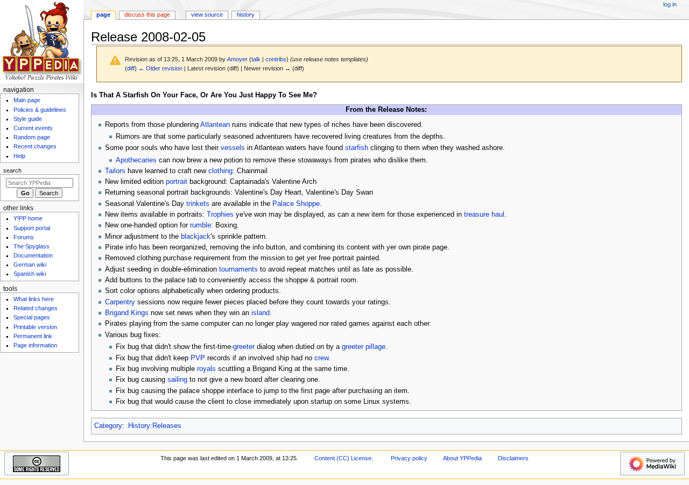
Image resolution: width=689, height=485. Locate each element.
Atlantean (215, 125)
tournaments (238, 269)
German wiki (29, 264)
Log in (670, 4)
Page (103, 14)
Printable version (35, 327)
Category (108, 426)
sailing (177, 379)
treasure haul (484, 214)
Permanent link (32, 336)
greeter (244, 347)
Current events (33, 128)
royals (206, 369)
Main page (26, 100)
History (246, 14)
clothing (220, 171)
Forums (23, 237)
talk (256, 59)
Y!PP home (28, 218)
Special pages (31, 317)
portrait (176, 182)
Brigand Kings (127, 313)
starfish (356, 148)
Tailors (115, 171)
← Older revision (160, 68)
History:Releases (154, 426)
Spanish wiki (29, 273)
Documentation (33, 255)
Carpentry (120, 302)
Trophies (220, 214)
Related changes (35, 308)
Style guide (27, 119)
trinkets (197, 204)
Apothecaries (136, 160)
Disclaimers (513, 458)
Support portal (31, 228)
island (260, 313)
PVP (198, 358)
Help (19, 156)
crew (321, 358)
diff (131, 68)
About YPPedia (462, 458)
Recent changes (35, 146)
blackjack (195, 236)
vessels (233, 148)
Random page (31, 137)
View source (207, 14)
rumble (200, 225)
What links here (33, 299)
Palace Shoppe (296, 204)
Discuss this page (147, 14)
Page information (35, 345)
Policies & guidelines (39, 109)
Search (12, 170)
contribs (275, 59)
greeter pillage (363, 347)
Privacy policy (409, 458)
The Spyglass (31, 246)
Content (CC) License (342, 458)
